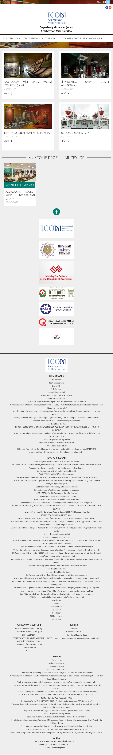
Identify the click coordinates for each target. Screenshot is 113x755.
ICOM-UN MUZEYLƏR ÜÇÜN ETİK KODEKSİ (56, 395)
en (104, 2)
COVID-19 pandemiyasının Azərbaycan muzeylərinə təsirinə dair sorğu (73, 638)
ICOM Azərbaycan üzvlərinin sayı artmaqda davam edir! (57, 487)
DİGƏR (28, 651)
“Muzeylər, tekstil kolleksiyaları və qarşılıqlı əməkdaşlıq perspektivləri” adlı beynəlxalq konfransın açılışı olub (56, 477)
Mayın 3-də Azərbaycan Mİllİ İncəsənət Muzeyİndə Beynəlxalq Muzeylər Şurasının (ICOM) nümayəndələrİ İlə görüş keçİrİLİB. (56, 733)
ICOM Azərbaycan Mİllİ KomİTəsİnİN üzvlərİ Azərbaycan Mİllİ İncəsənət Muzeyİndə (56, 575)
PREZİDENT (56, 600)
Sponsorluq (56, 619)
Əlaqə (99, 2)
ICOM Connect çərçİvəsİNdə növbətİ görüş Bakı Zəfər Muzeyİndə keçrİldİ (56, 597)
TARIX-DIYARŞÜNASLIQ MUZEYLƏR (29, 644)
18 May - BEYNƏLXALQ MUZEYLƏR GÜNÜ (56, 698)
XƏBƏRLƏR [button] (94, 38)
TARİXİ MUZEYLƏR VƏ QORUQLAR (29, 632)
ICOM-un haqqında (56, 380)
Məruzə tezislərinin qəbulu (56, 670)
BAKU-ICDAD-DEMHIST (56, 399)
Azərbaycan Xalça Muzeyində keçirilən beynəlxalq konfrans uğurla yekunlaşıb (56, 402)
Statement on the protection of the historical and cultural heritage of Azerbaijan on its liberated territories (57, 692)
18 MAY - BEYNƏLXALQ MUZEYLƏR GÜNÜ (56, 515)
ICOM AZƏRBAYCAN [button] (32, 38)
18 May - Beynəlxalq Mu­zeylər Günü (56, 537)
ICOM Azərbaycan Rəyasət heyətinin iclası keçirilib (56, 496)
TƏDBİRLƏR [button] (80, 38)
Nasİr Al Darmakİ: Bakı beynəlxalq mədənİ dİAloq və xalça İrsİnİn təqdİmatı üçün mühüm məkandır (56, 594)
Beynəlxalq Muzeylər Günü (57, 424)
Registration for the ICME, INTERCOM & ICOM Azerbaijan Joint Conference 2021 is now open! (56, 701)
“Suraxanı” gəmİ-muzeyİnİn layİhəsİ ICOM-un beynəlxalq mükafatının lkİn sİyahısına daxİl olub (56, 726)
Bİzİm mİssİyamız (56, 607)
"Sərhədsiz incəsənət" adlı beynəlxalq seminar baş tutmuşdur (57, 490)
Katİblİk (56, 604)
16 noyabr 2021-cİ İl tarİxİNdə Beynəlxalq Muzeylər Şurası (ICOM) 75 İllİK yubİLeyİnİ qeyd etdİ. (56, 512)
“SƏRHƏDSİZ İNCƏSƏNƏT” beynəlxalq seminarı (56, 474)
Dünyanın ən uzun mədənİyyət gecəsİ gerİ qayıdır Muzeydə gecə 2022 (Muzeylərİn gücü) (56, 711)
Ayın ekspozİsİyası (56, 666)
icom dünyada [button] (11, 38)
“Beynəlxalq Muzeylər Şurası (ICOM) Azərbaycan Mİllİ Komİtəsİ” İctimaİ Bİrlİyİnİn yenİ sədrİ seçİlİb (56, 547)
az (108, 2)
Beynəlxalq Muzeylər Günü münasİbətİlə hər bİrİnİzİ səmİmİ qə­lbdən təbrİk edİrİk (56, 717)
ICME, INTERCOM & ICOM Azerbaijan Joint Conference (56, 493)
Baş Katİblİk (56, 386)
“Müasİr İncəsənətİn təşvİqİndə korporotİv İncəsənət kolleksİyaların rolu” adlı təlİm (56, 566)
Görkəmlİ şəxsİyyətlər (56, 663)
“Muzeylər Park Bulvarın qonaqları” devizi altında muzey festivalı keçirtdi (56, 468)
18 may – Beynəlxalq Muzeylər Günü (56, 440)
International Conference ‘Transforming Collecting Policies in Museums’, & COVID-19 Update (56, 503)
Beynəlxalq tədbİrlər (73, 632)
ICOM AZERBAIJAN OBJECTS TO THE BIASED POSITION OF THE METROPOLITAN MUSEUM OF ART (56, 695)
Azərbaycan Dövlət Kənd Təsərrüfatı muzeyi (20, 195)
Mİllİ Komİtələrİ (56, 389)
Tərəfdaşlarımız (56, 610)
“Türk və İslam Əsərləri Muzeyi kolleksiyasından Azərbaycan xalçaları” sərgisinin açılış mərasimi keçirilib (56, 682)
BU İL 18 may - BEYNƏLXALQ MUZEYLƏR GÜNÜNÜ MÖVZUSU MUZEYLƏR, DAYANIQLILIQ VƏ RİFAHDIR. (56, 518)
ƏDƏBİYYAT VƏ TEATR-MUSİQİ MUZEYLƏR (28, 638)
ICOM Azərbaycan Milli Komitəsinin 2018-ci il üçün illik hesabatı (56, 462)
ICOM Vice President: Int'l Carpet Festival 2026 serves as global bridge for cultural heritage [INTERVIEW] (56, 449)
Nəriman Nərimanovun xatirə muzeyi (28, 629)
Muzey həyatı (57, 660)
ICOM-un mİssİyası (56, 383)
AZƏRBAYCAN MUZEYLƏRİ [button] (58, 38)
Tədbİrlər (73, 629)
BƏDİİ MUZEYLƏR (28, 635)
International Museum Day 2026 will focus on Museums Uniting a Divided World (56, 729)
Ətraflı (7, 93)
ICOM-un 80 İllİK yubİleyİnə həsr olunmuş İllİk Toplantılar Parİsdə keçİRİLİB (56, 452)
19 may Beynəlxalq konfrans (56, 446)
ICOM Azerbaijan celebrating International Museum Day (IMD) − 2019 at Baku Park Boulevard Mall (56, 673)
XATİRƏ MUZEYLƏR (28, 648)
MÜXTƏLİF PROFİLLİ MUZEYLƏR (29, 641)
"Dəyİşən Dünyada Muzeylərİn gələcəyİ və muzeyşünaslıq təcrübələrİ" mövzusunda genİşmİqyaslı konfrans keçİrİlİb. (56, 550)
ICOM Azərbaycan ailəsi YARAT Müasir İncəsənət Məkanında (56, 499)
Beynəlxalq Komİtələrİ (57, 392)
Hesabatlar (56, 613)
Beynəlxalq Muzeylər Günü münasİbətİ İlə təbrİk (56, 443)
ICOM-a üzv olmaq (57, 616)
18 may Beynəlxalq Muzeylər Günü (57, 572)
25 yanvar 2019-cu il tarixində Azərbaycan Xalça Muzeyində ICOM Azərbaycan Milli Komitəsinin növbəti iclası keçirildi (56, 465)
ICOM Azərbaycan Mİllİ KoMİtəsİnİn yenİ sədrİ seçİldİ (56, 471)
